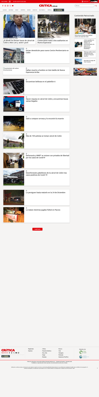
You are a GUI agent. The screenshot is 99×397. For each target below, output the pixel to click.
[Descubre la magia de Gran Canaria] (78, 61)
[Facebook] (3, 5)
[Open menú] (9, 1)
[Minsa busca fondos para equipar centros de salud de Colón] (85, 26)
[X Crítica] (10, 5)
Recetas (44, 357)
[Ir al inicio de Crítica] (49, 5)
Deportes (23, 10)
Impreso (49, 10)
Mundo (29, 10)
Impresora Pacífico (63, 357)
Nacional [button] (11, 10)
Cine (60, 351)
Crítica (44, 348)
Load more (37, 229)
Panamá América (46, 351)
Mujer (43, 355)
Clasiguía (61, 353)
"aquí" (73, 368)
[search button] (96, 5)
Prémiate (61, 355)
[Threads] (5, 5)
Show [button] (16, 10)
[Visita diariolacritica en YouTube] (16, 352)
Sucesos (5, 10)
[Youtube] (13, 5)
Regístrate (31, 348)
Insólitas (35, 10)
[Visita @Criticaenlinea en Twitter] (12, 352)
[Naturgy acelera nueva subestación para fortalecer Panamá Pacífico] (78, 54)
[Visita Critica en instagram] (18, 352)
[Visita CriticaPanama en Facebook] (9, 352)
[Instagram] (8, 5)
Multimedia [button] (42, 10)
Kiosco (60, 348)
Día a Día (44, 353)
